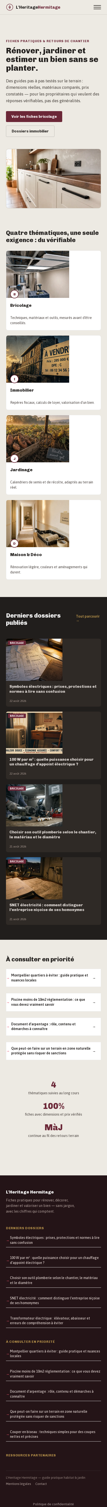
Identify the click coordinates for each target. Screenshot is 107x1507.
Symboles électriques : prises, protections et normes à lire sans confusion (55, 1240)
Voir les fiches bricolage (34, 116)
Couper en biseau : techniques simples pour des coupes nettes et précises (52, 1434)
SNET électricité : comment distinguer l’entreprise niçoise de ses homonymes (55, 1300)
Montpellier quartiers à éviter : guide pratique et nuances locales (49, 977)
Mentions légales (18, 1484)
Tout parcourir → (88, 618)
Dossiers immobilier (30, 131)
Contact (41, 1484)
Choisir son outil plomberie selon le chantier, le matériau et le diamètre (54, 1280)
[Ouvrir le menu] (97, 7)
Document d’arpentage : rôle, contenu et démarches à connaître (43, 1026)
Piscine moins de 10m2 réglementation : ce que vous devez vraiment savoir (48, 1002)
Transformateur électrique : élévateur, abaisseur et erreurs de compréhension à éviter (50, 1320)
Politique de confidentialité (53, 1504)
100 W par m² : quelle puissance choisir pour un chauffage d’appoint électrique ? (54, 1260)
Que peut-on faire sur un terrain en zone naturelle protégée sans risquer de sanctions (51, 1050)
